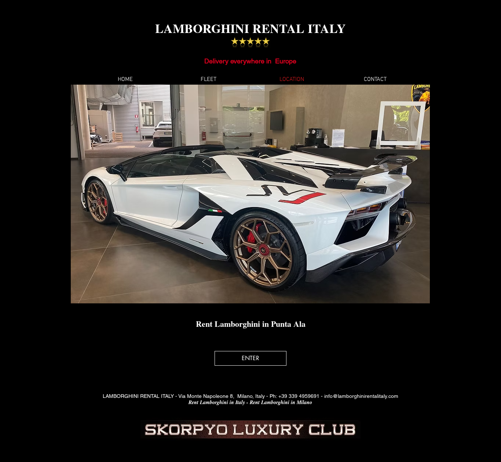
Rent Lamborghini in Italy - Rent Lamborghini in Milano (250, 402)
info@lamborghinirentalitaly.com (361, 396)
